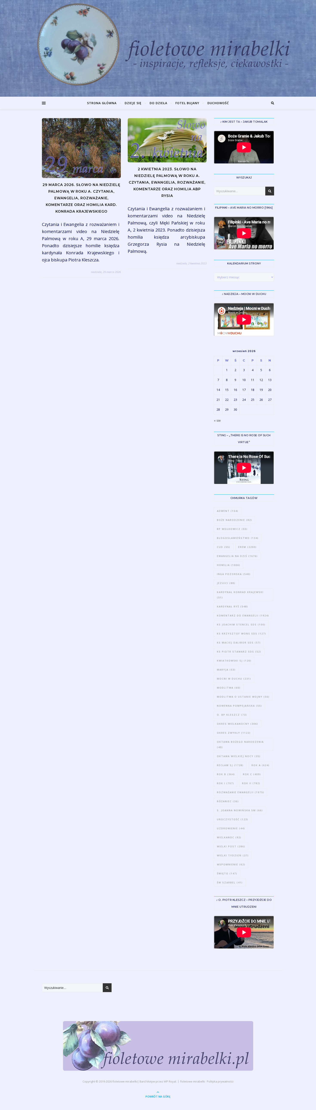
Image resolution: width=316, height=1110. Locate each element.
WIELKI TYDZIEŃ (233, 855)
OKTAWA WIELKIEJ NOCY (239, 756)
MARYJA (226, 669)
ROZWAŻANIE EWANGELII (240, 792)
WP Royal (170, 1081)
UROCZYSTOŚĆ (232, 819)
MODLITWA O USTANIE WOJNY (243, 696)
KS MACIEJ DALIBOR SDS (239, 642)
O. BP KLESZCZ (232, 714)
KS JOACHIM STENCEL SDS (241, 624)
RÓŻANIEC (228, 801)
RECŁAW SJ (230, 765)
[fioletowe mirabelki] (158, 1046)
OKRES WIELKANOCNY (237, 723)
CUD (223, 547)
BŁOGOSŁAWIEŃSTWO (238, 538)
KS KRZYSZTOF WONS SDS (241, 633)
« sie (217, 420)
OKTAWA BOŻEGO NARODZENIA (240, 744)
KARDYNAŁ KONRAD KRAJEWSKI (240, 594)
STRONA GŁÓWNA (102, 103)
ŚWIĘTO (227, 873)
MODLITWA (229, 687)
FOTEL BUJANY (187, 103)
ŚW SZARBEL (230, 882)
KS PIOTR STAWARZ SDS (239, 651)
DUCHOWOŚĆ (218, 103)
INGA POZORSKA (234, 574)
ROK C (252, 774)
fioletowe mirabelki (124, 1081)
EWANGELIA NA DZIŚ (237, 556)
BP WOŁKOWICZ (232, 529)
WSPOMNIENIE (231, 864)
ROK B (226, 774)
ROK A (261, 765)
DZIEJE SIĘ (133, 103)
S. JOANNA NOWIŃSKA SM (240, 810)
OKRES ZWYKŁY (234, 732)
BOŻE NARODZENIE (234, 519)
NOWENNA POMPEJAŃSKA (239, 705)
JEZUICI (226, 583)
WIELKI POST (231, 846)
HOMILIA (228, 565)
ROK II (251, 783)
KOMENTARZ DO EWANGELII (243, 615)
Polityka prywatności (220, 1081)
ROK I (225, 783)
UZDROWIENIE (231, 828)
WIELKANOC (229, 837)
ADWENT (227, 510)
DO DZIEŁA (158, 103)
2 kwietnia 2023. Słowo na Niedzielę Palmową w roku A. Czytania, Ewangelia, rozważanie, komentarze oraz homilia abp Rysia (167, 182)
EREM (247, 547)
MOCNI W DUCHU (234, 678)
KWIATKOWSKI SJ (234, 660)
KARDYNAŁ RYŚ (232, 606)
